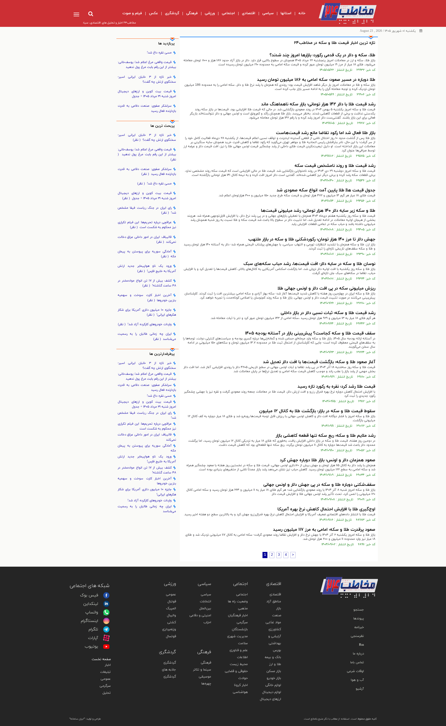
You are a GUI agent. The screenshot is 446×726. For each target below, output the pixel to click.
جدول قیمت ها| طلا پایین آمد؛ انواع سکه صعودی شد (326, 190)
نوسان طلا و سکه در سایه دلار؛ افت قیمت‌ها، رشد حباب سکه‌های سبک (309, 264)
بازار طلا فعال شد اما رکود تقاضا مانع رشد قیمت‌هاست (325, 133)
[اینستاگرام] (106, 621)
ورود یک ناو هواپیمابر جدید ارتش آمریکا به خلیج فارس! (147, 268)
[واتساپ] (106, 612)
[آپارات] (106, 638)
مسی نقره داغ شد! (159, 53)
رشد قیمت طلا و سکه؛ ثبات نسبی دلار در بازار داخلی (328, 313)
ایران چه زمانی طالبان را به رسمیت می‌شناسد (147, 336)
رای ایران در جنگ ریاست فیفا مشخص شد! (147, 210)
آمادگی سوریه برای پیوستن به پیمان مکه (147, 254)
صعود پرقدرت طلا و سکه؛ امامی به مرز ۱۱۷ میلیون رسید (324, 530)
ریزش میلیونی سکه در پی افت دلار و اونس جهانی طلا (326, 288)
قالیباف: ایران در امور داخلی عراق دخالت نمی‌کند (147, 239)
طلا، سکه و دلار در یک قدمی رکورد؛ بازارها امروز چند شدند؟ (322, 55)
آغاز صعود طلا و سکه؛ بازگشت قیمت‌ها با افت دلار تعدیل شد (319, 362)
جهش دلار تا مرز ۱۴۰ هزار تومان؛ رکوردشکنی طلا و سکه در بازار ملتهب (311, 239)
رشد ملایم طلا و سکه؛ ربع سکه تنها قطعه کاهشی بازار (325, 436)
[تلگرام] (106, 629)
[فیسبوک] (106, 595)
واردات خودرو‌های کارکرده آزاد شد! (145, 324)
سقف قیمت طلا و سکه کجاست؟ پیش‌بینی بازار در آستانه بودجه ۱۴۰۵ (310, 333)
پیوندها (358, 618)
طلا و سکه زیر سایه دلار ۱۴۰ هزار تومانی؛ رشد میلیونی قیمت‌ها (318, 211)
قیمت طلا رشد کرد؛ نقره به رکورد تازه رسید (336, 387)
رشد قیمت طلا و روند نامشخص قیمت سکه (334, 166)
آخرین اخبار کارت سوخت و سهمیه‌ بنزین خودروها (147, 297)
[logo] (343, 13)
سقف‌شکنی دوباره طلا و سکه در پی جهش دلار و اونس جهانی (319, 485)
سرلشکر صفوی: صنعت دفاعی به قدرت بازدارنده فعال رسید (147, 108)
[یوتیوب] (106, 646)
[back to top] (361, 569)
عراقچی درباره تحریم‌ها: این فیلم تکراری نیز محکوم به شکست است (147, 224)
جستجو (358, 609)
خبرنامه (359, 627)
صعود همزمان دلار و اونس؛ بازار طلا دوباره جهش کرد (327, 460)
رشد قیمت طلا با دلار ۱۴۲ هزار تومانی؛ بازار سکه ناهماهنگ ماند (318, 104)
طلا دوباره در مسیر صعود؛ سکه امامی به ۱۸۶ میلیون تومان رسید (316, 80)
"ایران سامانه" (77, 719)
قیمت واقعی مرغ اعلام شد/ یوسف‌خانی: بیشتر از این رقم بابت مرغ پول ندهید (147, 64)
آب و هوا (357, 680)
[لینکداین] (106, 604)
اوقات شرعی (355, 671)
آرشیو (360, 688)
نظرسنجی (357, 636)
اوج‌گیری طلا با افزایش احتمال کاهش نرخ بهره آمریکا (326, 509)
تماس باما (357, 662)
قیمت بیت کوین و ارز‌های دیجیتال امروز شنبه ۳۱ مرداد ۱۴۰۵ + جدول (147, 93)
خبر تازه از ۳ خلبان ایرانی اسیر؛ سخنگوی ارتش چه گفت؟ (147, 79)
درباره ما (358, 653)
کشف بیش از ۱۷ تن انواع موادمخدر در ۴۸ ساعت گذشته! (147, 283)
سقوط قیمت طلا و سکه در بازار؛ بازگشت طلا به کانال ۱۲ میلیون (317, 411)
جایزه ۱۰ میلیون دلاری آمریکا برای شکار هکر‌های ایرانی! (147, 312)
